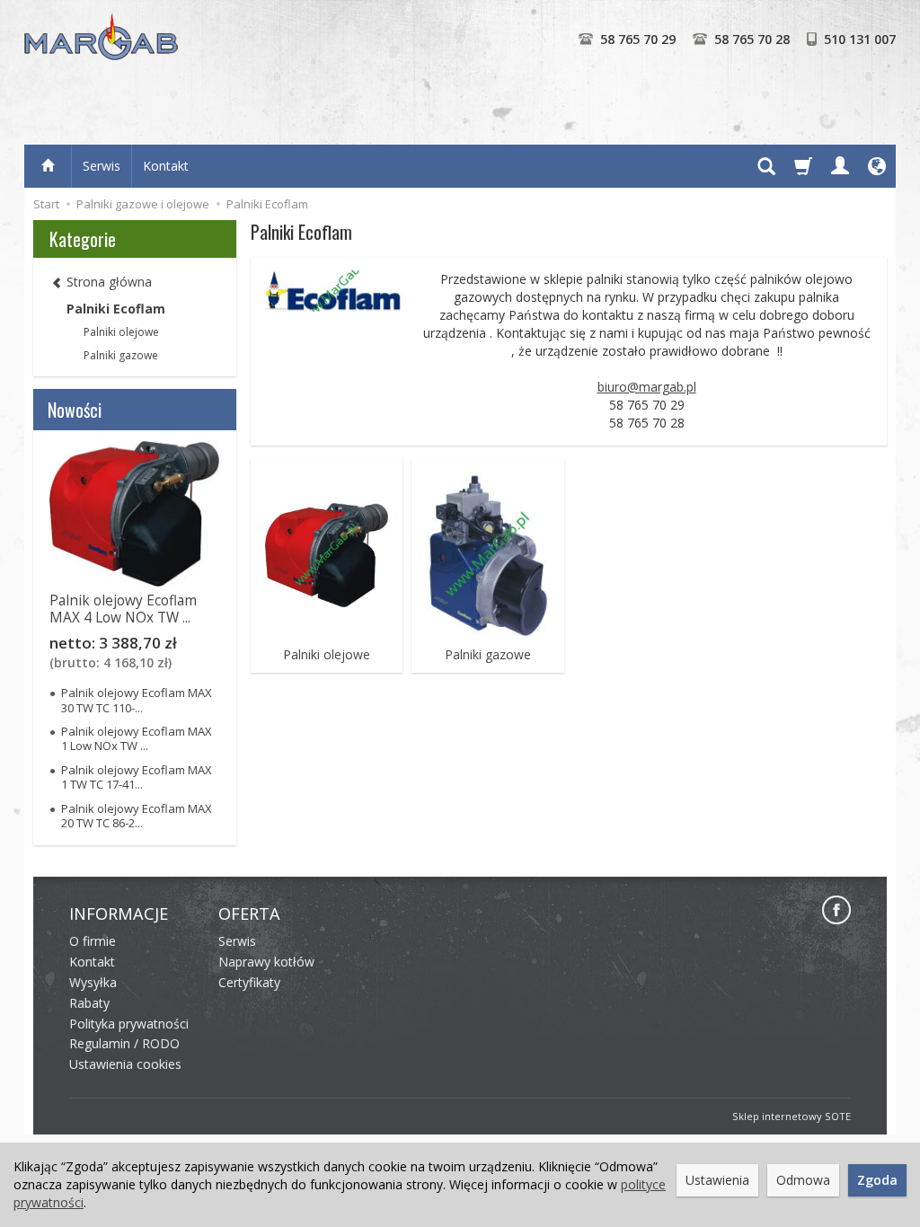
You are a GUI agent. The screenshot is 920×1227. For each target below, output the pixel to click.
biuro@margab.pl (646, 386)
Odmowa (803, 1179)
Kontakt (166, 165)
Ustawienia (717, 1179)
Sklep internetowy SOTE (791, 1116)
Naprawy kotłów (266, 961)
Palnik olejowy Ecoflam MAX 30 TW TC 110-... (136, 699)
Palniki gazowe (488, 655)
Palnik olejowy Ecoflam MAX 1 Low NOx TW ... (136, 738)
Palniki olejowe (326, 655)
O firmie (92, 940)
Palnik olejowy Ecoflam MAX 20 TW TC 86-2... (136, 815)
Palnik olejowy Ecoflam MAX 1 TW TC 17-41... (136, 777)
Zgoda (877, 1179)
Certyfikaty (249, 982)
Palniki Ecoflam (115, 308)
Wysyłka (93, 982)
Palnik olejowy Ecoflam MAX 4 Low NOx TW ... (123, 608)
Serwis (101, 165)
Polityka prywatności (129, 1023)
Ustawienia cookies (125, 1064)
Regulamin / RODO (124, 1043)
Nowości (75, 409)
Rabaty (89, 1002)
